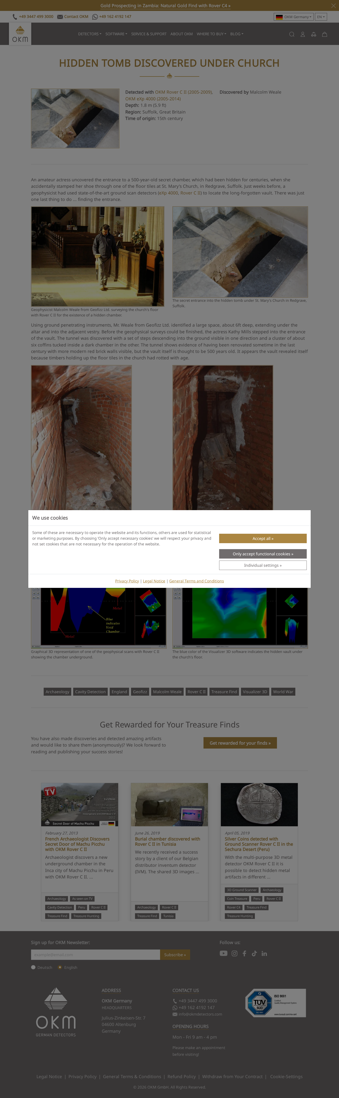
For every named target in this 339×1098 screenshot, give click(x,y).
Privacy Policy (127, 581)
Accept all (262, 538)
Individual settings (261, 565)
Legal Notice (154, 581)
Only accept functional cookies (261, 554)
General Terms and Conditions (196, 581)
